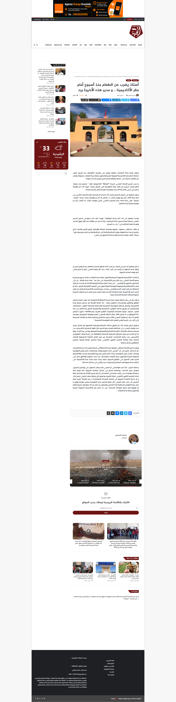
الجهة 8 (113, 699)
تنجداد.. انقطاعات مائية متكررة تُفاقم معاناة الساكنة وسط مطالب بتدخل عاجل (129, 577)
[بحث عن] (34, 45)
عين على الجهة (124, 44)
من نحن (52, 19)
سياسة (110, 44)
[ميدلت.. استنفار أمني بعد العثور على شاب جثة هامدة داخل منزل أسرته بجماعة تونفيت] (60, 110)
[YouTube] (38, 699)
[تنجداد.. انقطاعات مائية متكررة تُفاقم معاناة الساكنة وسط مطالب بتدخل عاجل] (129, 567)
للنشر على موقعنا (109, 666)
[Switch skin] (37, 45)
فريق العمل (37, 19)
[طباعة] (108, 413)
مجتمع (115, 44)
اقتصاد (90, 44)
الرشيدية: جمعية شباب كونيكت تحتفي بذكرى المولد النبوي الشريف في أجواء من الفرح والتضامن (83, 577)
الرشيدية (119, 76)
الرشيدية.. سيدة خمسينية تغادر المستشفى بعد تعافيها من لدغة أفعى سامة (107, 577)
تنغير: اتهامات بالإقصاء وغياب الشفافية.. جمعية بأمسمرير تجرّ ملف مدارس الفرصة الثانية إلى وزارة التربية (45, 89)
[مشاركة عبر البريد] (113, 413)
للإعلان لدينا (45, 19)
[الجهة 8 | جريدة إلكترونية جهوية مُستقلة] (136, 31)
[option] (106, 468)
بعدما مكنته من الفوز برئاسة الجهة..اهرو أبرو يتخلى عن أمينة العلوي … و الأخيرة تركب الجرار (46, 100)
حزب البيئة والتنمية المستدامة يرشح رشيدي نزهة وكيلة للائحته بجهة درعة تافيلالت (106, 468)
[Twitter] (126, 413)
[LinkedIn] (121, 413)
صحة (81, 44)
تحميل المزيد (51, 131)
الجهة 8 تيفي (133, 44)
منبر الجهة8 (67, 44)
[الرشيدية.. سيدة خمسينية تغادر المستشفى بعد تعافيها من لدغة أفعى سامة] (106, 567)
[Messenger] (117, 413)
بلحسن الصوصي (131, 95)
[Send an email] (126, 95)
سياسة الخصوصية (109, 669)
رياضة (105, 44)
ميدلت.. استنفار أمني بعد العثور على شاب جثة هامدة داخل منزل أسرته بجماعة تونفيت (102, 19)
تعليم (85, 44)
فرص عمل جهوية (58, 44)
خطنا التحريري (110, 660)
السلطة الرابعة (98, 44)
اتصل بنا (112, 672)
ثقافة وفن (74, 44)
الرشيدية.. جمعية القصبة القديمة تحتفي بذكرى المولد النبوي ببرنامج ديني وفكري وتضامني (46, 122)
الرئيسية (140, 44)
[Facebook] (130, 413)
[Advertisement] (69, 27)
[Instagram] (35, 699)
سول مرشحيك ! (48, 44)
